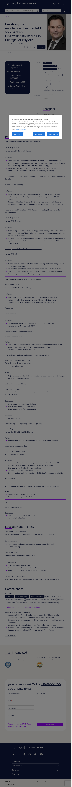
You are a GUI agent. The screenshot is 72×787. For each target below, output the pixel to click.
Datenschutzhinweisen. (21, 129)
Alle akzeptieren (53, 134)
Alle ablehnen (39, 134)
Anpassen (17, 134)
